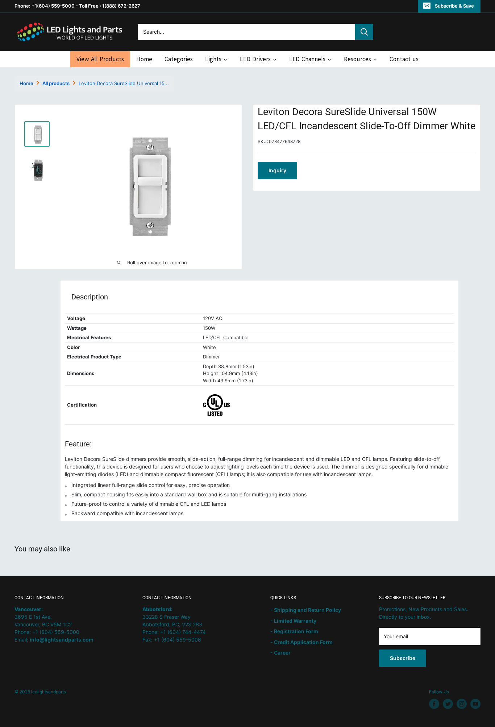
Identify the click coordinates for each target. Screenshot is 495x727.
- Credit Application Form (301, 642)
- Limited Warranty (293, 621)
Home (26, 83)
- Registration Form (294, 631)
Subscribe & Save (454, 6)
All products (56, 83)
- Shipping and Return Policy (305, 610)
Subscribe (402, 658)
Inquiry (277, 170)
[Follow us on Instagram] (462, 704)
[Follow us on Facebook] (434, 704)
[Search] (364, 32)
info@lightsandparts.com (61, 639)
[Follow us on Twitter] (448, 704)
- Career (280, 653)
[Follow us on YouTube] (475, 704)
